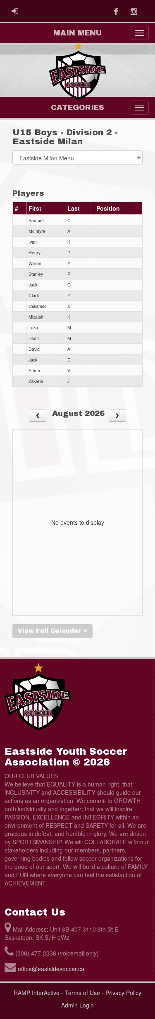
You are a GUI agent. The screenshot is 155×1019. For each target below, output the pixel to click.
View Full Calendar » (52, 631)
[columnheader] (19, 208)
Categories (77, 107)
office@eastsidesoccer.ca (51, 969)
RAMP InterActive (37, 992)
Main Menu (77, 33)
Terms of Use (82, 992)
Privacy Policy (123, 992)
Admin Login (77, 1005)
